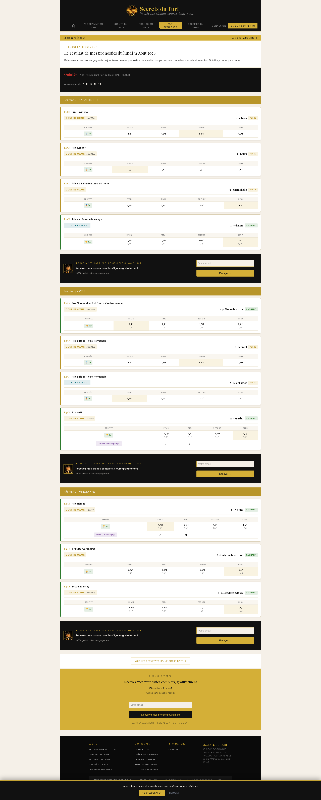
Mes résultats (170, 25)
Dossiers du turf (195, 26)
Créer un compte (146, 754)
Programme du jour (93, 26)
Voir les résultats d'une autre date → (160, 661)
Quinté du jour (120, 26)
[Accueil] (73, 25)
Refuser (174, 793)
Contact (175, 749)
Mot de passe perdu (148, 769)
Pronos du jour (146, 26)
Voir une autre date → (244, 38)
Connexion (219, 25)
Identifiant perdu (146, 764)
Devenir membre (145, 759)
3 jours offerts (243, 25)
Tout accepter (151, 793)
